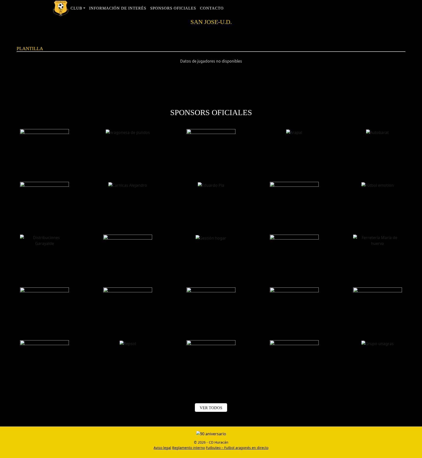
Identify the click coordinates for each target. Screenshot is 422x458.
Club (76, 8)
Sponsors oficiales (173, 8)
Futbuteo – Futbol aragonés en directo (237, 447)
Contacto (212, 8)
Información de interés (117, 8)
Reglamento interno (188, 447)
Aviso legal (162, 447)
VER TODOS (211, 408)
